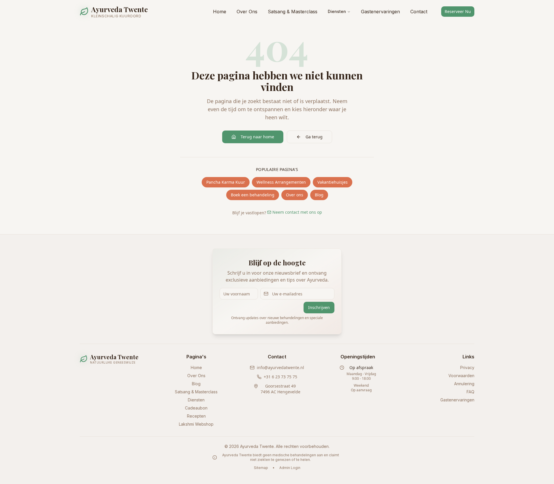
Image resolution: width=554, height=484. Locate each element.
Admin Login (289, 468)
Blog (319, 195)
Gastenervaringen (380, 11)
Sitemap (261, 468)
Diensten (337, 11)
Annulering (464, 383)
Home (219, 11)
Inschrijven (319, 307)
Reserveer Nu (458, 11)
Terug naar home (257, 136)
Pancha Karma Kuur (225, 182)
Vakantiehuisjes (332, 182)
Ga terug (314, 136)
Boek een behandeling (252, 195)
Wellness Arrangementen (281, 182)
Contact (418, 11)
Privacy (467, 367)
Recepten (196, 416)
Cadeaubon (196, 407)
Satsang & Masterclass (292, 11)
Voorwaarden (461, 375)
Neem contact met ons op (297, 212)
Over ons (294, 195)
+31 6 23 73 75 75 (280, 376)
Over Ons (247, 11)
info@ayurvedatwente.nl (280, 367)
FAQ (470, 391)
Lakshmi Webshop (196, 424)
